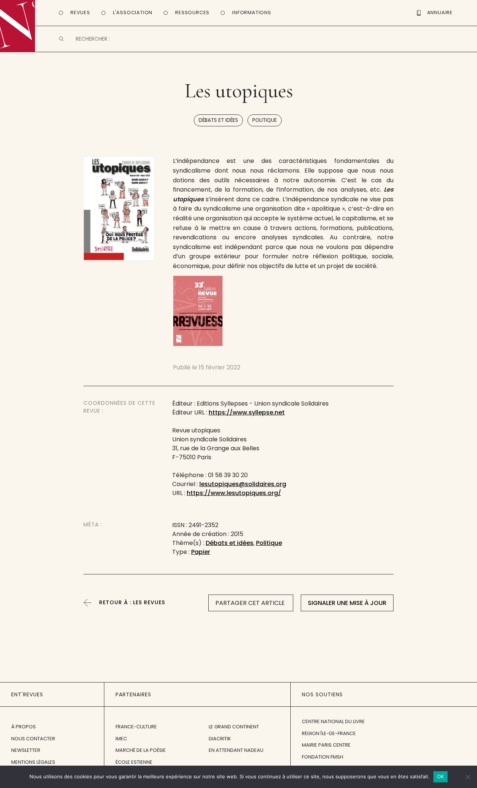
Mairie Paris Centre (326, 744)
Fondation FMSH (322, 756)
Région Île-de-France (329, 733)
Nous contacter (33, 738)
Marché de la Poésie (141, 750)
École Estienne (134, 762)
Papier (200, 552)
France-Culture (136, 726)
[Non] (467, 777)
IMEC (121, 738)
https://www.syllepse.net (247, 412)
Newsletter (25, 750)
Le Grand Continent (234, 726)
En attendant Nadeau (236, 750)
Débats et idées (218, 120)
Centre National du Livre (333, 721)
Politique (264, 120)
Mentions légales (33, 762)
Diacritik (220, 738)
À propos (23, 726)
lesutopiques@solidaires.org (242, 484)
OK (440, 776)
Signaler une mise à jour (347, 603)
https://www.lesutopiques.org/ (234, 493)
